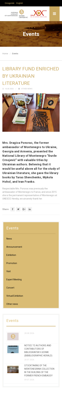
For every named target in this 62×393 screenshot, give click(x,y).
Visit (8, 271)
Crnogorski (9, 3)
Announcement (14, 247)
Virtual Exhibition (14, 296)
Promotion (11, 263)
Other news (26, 89)
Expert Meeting (14, 279)
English (19, 3)
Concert (10, 287)
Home (5, 53)
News (9, 238)
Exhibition (11, 255)
